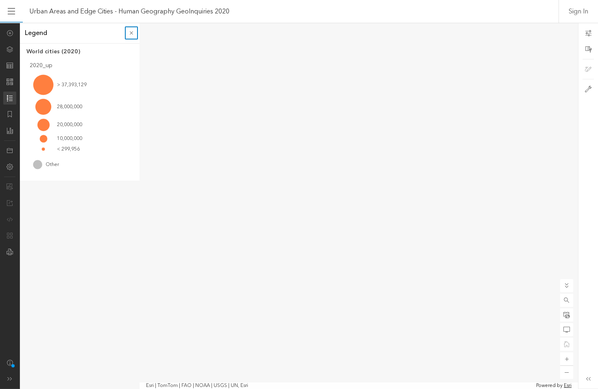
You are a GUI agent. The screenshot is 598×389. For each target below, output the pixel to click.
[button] (566, 300)
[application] (299, 206)
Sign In (578, 11)
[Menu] (11, 11)
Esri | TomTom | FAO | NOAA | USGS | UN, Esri (197, 385)
